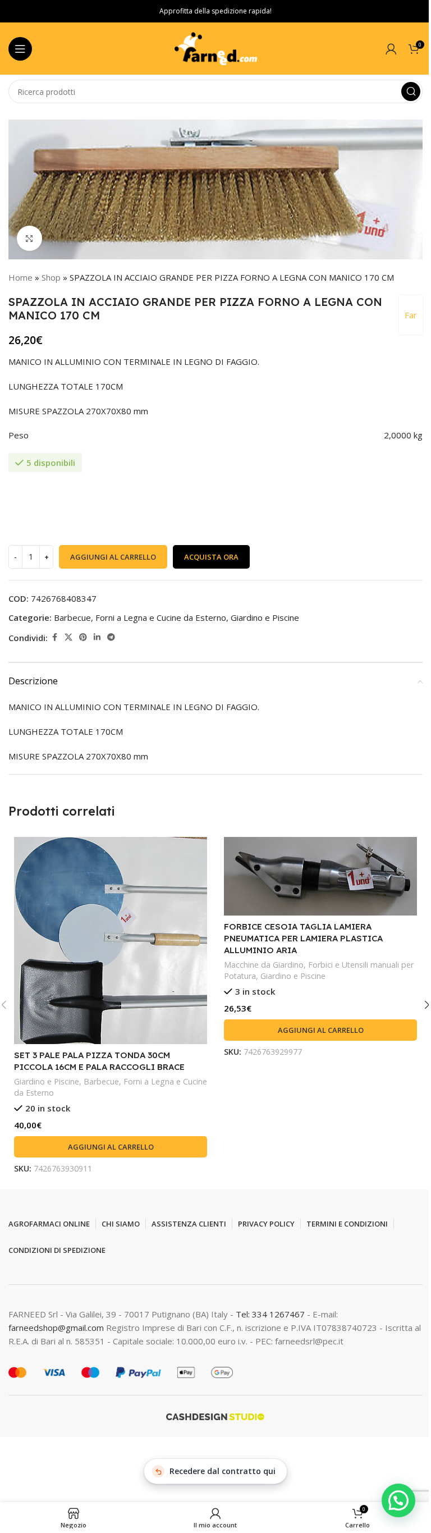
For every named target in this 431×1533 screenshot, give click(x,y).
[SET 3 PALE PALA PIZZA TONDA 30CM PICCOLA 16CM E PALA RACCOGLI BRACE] (110, 940)
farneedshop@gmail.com (56, 1327)
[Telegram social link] (111, 637)
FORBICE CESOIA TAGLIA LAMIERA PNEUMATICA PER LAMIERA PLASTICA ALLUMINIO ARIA (303, 938)
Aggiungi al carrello (113, 557)
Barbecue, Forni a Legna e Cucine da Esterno (140, 617)
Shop (51, 277)
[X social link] (68, 637)
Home (20, 277)
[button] (110, 1146)
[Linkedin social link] (97, 637)
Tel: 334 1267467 (271, 1314)
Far (411, 315)
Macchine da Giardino (264, 964)
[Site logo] (215, 47)
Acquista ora (211, 557)
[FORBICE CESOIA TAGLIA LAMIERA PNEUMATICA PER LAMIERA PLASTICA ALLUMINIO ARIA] (320, 876)
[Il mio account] (391, 49)
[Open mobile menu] (20, 49)
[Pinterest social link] (83, 637)
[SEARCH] (410, 91)
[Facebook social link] (54, 637)
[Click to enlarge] (29, 238)
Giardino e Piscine (265, 617)
